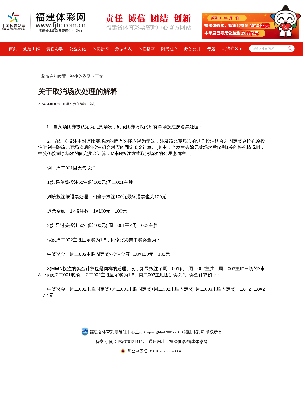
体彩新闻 (100, 48)
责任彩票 (54, 48)
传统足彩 (117, 60)
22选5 (225, 60)
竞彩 (98, 60)
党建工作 (31, 48)
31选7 (208, 60)
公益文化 (77, 48)
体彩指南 (146, 48)
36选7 (190, 60)
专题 (211, 48)
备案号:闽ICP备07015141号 (120, 341)
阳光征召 (169, 48)
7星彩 (173, 60)
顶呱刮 (139, 60)
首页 (13, 48)
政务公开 (192, 48)
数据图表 (123, 48)
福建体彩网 (80, 76)
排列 (156, 60)
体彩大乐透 (77, 60)
